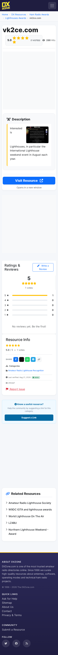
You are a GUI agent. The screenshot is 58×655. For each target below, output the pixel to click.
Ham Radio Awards (39, 14)
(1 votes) (35, 40)
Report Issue (17, 389)
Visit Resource (27, 181)
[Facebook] (15, 359)
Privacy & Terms (12, 615)
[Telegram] (33, 359)
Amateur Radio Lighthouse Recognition (26, 370)
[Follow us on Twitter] (6, 643)
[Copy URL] (39, 359)
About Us (7, 606)
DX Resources (18, 14)
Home (5, 14)
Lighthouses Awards (15, 18)
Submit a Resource (13, 629)
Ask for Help (9, 598)
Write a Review (44, 267)
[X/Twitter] (21, 359)
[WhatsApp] (27, 359)
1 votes (20, 350)
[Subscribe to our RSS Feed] (27, 643)
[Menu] (52, 5)
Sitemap (7, 602)
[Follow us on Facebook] (16, 643)
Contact (7, 611)
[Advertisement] (29, 80)
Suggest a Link (29, 417)
